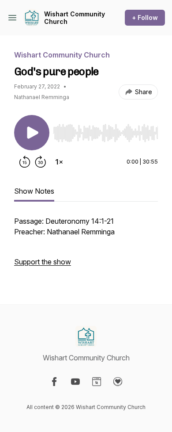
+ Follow (145, 17)
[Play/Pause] (31, 132)
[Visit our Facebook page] (54, 381)
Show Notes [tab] (34, 191)
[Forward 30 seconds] (40, 162)
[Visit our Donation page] (117, 381)
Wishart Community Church (74, 18)
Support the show (42, 261)
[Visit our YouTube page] (75, 381)
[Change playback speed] (59, 162)
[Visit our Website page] (96, 381)
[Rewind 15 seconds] (25, 162)
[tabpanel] (86, 246)
